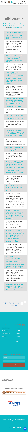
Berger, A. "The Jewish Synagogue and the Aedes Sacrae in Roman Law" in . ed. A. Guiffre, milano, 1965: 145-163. (15, 35)
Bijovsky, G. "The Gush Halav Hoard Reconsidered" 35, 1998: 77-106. (15, 111)
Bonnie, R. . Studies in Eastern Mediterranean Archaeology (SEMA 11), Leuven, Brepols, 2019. (15, 224)
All (12, 27)
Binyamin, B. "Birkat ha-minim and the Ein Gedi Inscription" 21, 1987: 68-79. (14, 149)
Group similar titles (17, 27)
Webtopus (12, 427)
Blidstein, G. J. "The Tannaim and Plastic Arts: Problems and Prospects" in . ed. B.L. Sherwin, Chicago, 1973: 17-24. (15, 180)
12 (13, 303)
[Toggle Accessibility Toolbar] (25, 429)
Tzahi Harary (18, 427)
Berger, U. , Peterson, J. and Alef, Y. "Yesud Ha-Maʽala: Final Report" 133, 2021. (15, 58)
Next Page (14, 305)
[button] (2, 2)
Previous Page (6, 302)
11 (10, 303)
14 (19, 303)
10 (8, 303)
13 (16, 303)
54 (24, 303)
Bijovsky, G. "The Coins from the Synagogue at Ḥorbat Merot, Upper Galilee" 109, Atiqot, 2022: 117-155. (15, 117)
